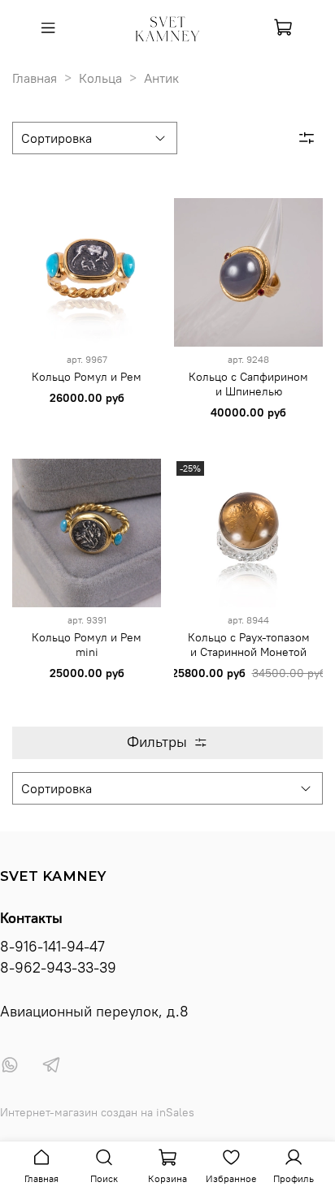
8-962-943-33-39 (58, 968)
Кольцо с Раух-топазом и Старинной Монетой (249, 644)
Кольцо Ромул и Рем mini (86, 644)
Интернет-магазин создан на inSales (97, 1112)
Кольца (100, 78)
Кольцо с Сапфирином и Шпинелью (248, 384)
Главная (34, 78)
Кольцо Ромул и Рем (86, 376)
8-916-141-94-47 (52, 947)
